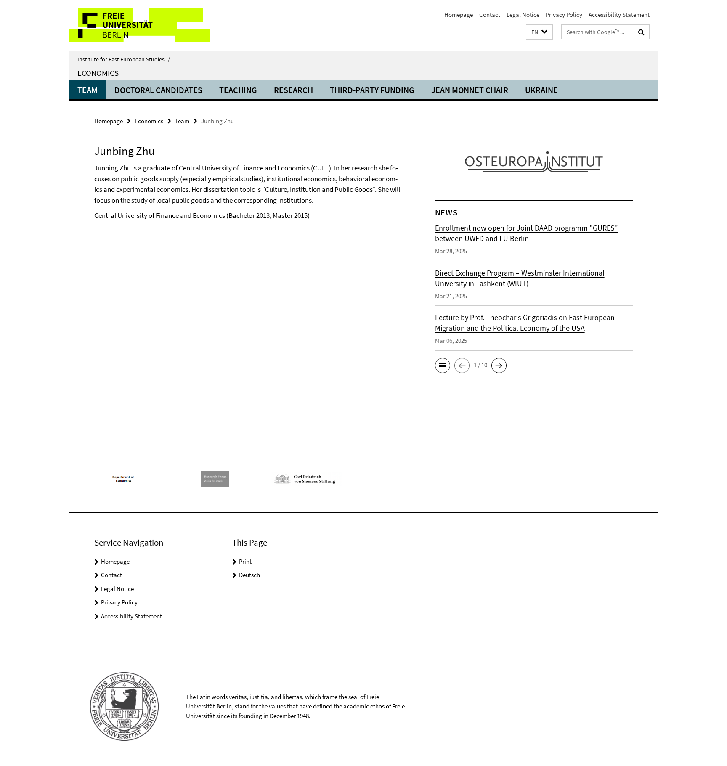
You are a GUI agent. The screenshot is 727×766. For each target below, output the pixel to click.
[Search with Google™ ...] (641, 32)
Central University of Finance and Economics (159, 215)
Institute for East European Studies (123, 59)
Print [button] (245, 561)
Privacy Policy (564, 15)
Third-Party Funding (372, 90)
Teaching (238, 90)
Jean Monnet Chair (469, 90)
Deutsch (249, 575)
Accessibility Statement (619, 15)
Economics (98, 73)
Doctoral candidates (158, 90)
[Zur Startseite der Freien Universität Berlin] (139, 25)
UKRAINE (541, 90)
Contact (489, 15)
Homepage (458, 15)
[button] (539, 32)
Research (293, 90)
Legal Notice (523, 15)
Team (87, 90)
